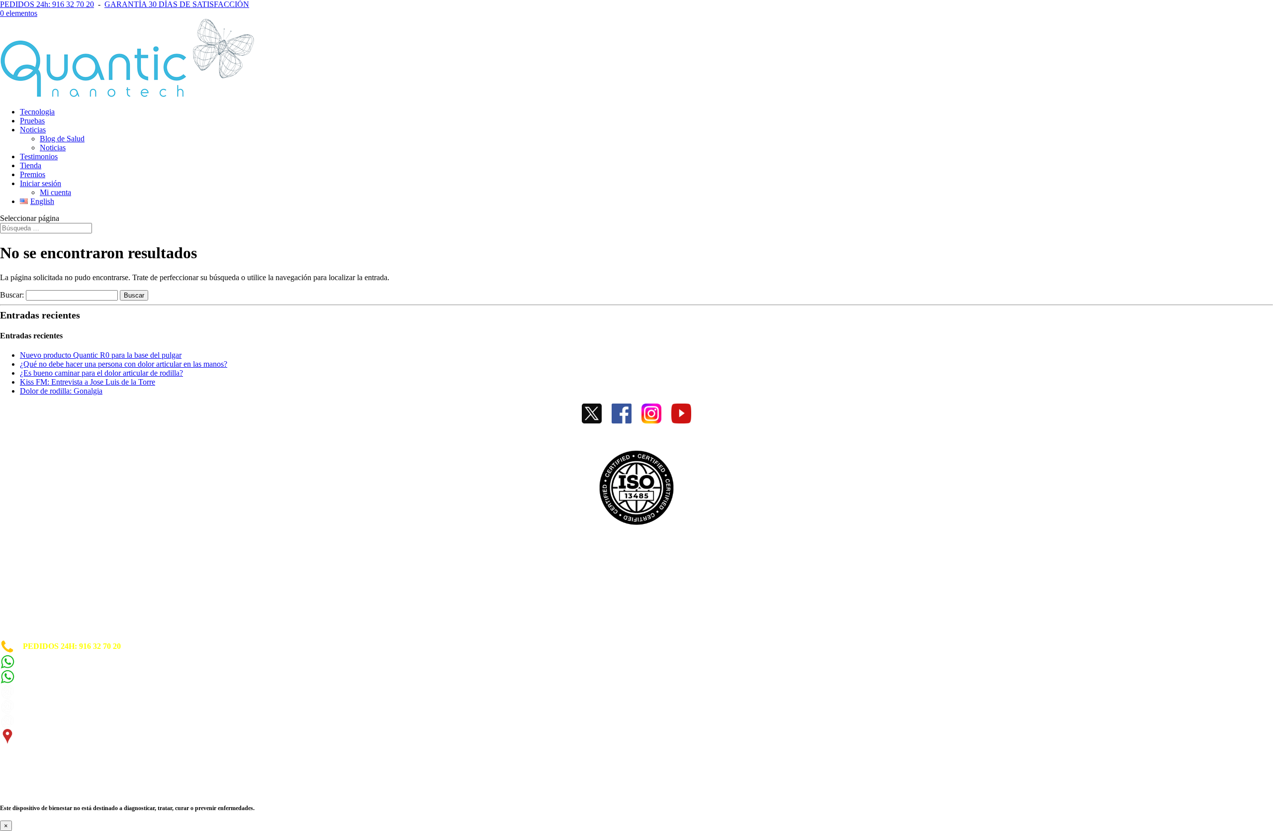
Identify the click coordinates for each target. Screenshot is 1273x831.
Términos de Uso (28, 591)
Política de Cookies (32, 573)
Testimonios (39, 156)
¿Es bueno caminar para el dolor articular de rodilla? (101, 373)
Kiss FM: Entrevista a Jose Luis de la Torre (87, 382)
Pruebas (32, 120)
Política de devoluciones (40, 609)
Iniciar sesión (40, 183)
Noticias (33, 129)
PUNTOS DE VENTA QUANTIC (58, 634)
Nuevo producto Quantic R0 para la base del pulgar (101, 355)
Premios (32, 174)
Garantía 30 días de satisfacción (53, 618)
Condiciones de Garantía (42, 600)
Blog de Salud (62, 138)
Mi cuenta (55, 192)
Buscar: (12, 295)
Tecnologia (37, 111)
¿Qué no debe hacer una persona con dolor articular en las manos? (123, 364)
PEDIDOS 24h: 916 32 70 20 (47, 4)
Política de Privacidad (37, 582)
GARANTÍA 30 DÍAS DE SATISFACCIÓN (176, 4)
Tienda (30, 165)
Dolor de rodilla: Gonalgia (61, 391)
